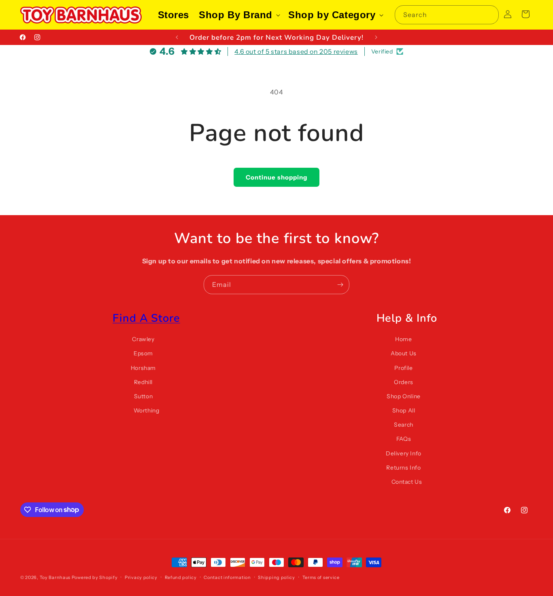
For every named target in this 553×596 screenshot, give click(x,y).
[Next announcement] (376, 37)
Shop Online (404, 396)
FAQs (403, 439)
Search (403, 425)
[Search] (489, 14)
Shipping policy (276, 577)
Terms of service (321, 577)
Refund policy (181, 577)
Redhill (143, 382)
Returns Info (403, 467)
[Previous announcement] (177, 37)
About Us (404, 353)
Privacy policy (141, 577)
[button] (238, 15)
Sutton (143, 396)
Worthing (147, 410)
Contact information (227, 577)
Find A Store (146, 318)
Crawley (143, 339)
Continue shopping (276, 177)
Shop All (403, 410)
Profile (403, 368)
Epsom (143, 353)
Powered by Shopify (95, 577)
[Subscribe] (340, 284)
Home (403, 339)
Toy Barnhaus (55, 577)
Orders (403, 382)
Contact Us (406, 481)
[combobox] (446, 15)
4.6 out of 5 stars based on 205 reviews (295, 51)
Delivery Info (403, 453)
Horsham (143, 368)
